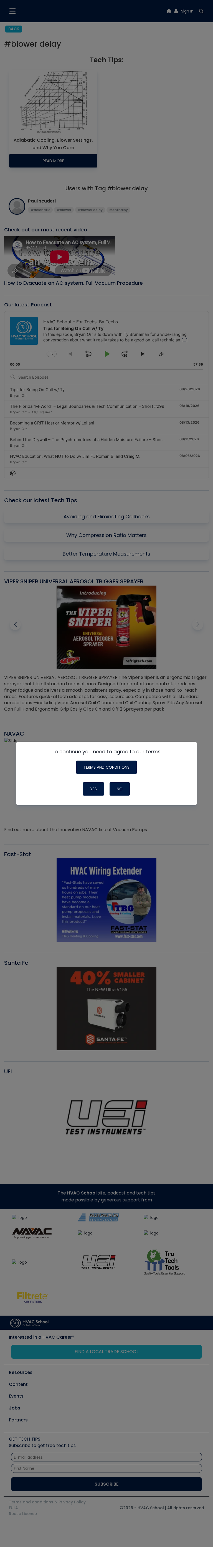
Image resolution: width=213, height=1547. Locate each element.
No (120, 789)
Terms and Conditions (106, 767)
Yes (93, 789)
